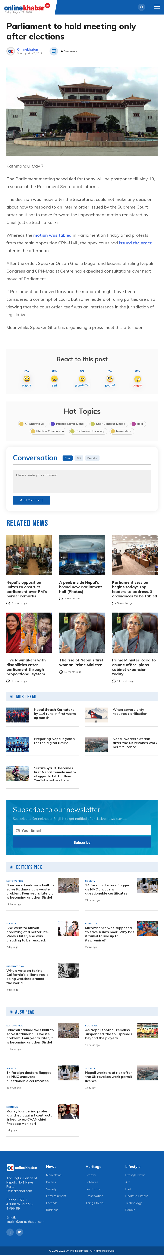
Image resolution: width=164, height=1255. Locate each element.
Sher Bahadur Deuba (110, 423)
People (130, 1210)
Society (51, 1189)
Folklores (92, 1182)
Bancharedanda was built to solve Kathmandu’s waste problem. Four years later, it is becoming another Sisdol (30, 891)
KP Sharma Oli (34, 423)
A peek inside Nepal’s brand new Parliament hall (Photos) (80, 587)
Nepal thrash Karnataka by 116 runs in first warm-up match (55, 714)
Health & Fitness (136, 1196)
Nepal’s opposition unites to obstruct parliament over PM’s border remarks (26, 589)
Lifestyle (51, 1203)
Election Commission (50, 431)
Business (52, 1210)
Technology (133, 1203)
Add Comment (31, 500)
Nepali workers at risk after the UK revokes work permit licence (135, 743)
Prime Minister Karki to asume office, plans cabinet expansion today (134, 667)
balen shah (123, 431)
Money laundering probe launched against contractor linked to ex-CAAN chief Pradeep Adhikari (30, 1117)
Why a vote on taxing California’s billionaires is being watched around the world (27, 977)
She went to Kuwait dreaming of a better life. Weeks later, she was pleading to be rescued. (27, 934)
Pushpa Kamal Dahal (70, 423)
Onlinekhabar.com (19, 1191)
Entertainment (56, 1196)
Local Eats (93, 1189)
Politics (51, 1182)
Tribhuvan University (90, 431)
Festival (91, 1175)
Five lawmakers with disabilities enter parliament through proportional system (26, 667)
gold (140, 423)
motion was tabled (52, 235)
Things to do (95, 1203)
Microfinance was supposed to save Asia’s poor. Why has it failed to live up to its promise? (109, 934)
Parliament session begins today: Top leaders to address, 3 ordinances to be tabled (134, 589)
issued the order (135, 242)
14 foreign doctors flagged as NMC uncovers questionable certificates (107, 889)
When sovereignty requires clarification (130, 712)
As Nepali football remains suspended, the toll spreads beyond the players (108, 1034)
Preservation (94, 1196)
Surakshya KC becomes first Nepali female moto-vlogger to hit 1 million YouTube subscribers (55, 774)
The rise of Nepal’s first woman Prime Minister (81, 662)
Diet (128, 1189)
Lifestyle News (135, 1175)
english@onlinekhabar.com (25, 1222)
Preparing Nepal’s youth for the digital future (54, 741)
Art (127, 1182)
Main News (54, 1175)
